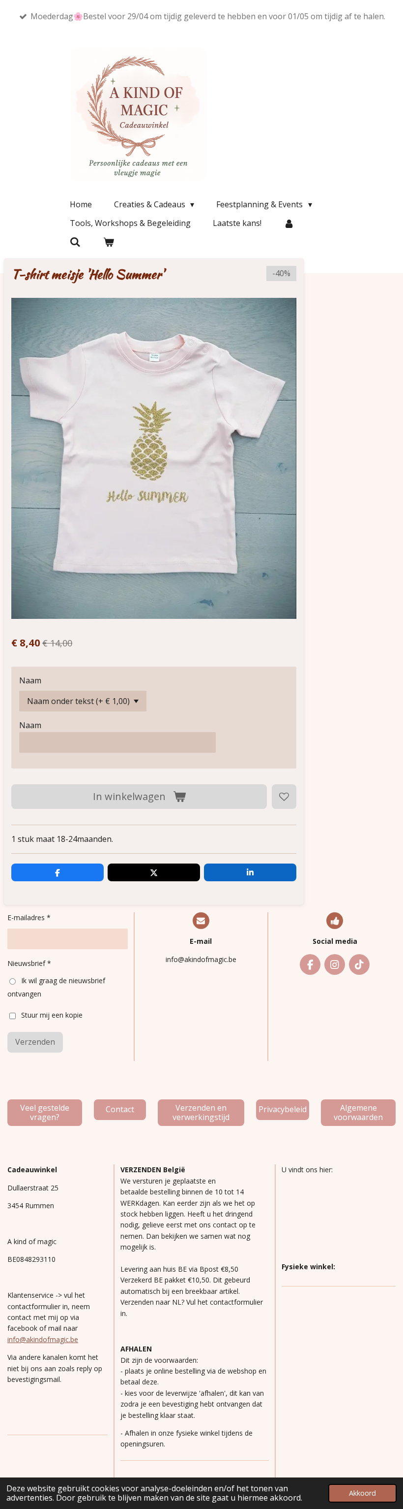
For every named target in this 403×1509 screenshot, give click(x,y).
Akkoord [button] (362, 1493)
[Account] (289, 223)
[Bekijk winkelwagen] (108, 241)
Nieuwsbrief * (29, 963)
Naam (30, 680)
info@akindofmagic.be (42, 1339)
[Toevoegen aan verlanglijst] (284, 796)
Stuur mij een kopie (52, 1015)
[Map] (339, 1218)
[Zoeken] (75, 241)
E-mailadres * (29, 917)
